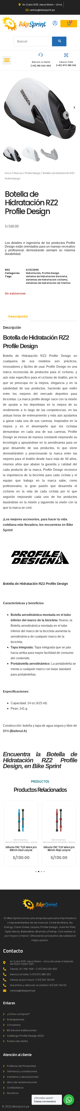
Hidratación (33, 273)
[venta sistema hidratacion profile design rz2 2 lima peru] (40, 108)
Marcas (18, 173)
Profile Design (33, 173)
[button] (6, 60)
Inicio (8, 173)
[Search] (59, 41)
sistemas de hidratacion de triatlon (48, 283)
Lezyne (33, 842)
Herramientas (21, 839)
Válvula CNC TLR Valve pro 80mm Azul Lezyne (21, 849)
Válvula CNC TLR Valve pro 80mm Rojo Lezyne (59, 849)
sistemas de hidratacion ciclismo (46, 279)
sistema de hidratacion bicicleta (46, 276)
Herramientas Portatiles (17, 842)
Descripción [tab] (18, 316)
